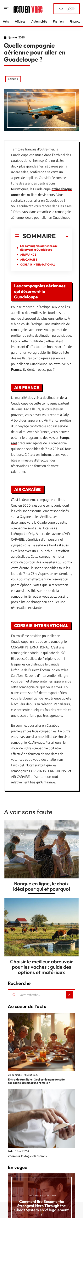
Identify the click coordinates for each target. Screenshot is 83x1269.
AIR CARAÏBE (28, 259)
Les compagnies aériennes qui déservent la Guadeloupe (39, 247)
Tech (10, 1151)
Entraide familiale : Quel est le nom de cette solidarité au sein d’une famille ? (36, 1081)
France (16, 369)
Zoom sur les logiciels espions (27, 1156)
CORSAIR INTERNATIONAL (37, 264)
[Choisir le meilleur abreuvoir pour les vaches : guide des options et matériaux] (41, 927)
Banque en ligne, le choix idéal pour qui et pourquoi (41, 886)
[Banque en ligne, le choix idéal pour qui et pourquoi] (41, 849)
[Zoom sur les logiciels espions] (41, 1118)
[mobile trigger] (7, 8)
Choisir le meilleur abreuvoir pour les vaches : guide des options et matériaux (41, 966)
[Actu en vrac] (27, 8)
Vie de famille (15, 1075)
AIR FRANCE (28, 254)
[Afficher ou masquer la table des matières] (62, 237)
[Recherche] (61, 9)
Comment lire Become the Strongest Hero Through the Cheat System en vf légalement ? (41, 1207)
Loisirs (13, 79)
